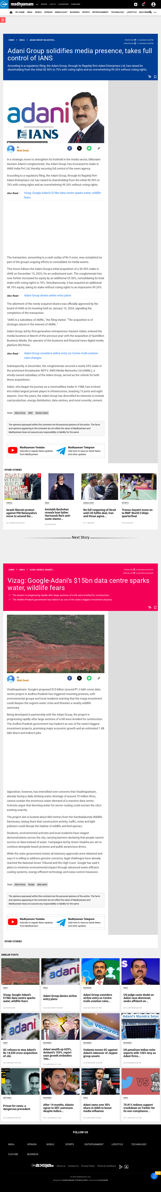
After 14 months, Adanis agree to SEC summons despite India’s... (58, 1108)
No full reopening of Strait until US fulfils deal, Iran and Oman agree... (99, 513)
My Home (20, 12)
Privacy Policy (88, 1166)
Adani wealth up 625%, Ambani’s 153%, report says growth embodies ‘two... (57, 1054)
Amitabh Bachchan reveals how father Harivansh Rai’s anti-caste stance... (58, 514)
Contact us (73, 1166)
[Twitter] (79, 148)
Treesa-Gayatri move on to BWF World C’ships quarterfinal (137, 513)
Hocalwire (103, 1180)
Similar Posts (9, 954)
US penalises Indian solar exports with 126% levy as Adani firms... (139, 1053)
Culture (13, 1154)
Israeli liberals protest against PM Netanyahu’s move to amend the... (21, 513)
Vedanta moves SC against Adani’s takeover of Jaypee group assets (100, 1053)
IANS (30, 413)
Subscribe (75, 4)
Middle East (61, 12)
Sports (86, 12)
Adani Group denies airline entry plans (47, 295)
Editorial (7, 1098)
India (29, 12)
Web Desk (23, 150)
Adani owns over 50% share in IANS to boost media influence (97, 1108)
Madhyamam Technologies (75, 1180)
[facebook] (69, 148)
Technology (117, 12)
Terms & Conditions (106, 1166)
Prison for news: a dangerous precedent (16, 1107)
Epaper (44, 4)
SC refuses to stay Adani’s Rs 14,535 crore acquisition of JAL (20, 1053)
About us (61, 1166)
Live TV (53, 4)
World (38, 12)
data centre (42, 884)
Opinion (48, 12)
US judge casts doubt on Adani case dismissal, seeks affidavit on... (138, 998)
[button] (4, 4)
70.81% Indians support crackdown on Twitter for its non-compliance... (139, 1108)
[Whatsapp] (89, 148)
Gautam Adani (42, 413)
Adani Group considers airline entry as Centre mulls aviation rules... (97, 998)
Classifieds (63, 4)
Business (75, 12)
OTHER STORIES (13, 469)
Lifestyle (132, 12)
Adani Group (20, 413)
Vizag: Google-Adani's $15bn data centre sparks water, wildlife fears (62, 195)
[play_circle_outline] (22, 486)
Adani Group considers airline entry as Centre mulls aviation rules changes (61, 355)
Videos (9, 503)
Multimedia (145, 12)
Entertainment (100, 12)
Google (31, 884)
